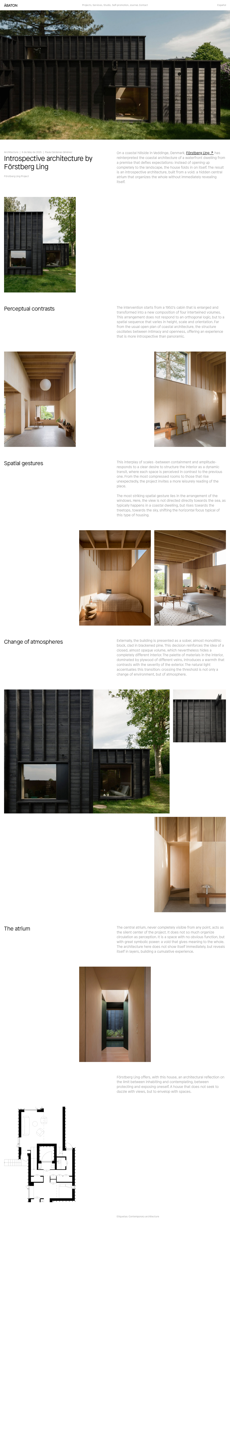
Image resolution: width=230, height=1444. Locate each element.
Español (221, 5)
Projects (86, 5)
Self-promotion (120, 5)
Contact (143, 5)
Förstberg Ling (197, 153)
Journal (134, 5)
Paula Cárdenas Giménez (58, 152)
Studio (107, 5)
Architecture (11, 152)
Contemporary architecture (144, 1216)
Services (97, 5)
